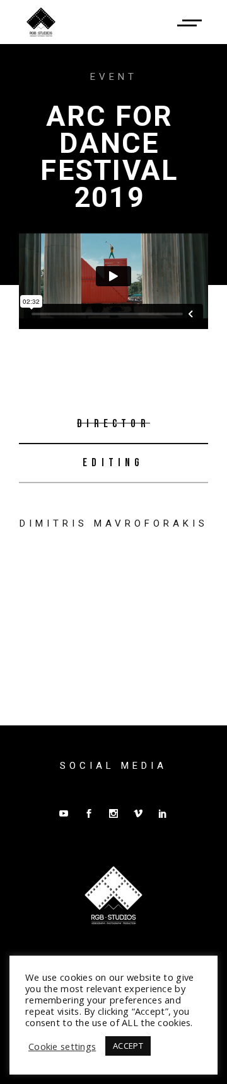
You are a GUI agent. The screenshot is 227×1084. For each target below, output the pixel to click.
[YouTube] (63, 813)
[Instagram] (113, 813)
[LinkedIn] (162, 813)
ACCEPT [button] (128, 1045)
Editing (113, 462)
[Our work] (189, 22)
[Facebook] (88, 813)
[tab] (113, 424)
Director (113, 423)
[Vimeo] (138, 813)
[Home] (41, 22)
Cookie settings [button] (62, 1046)
